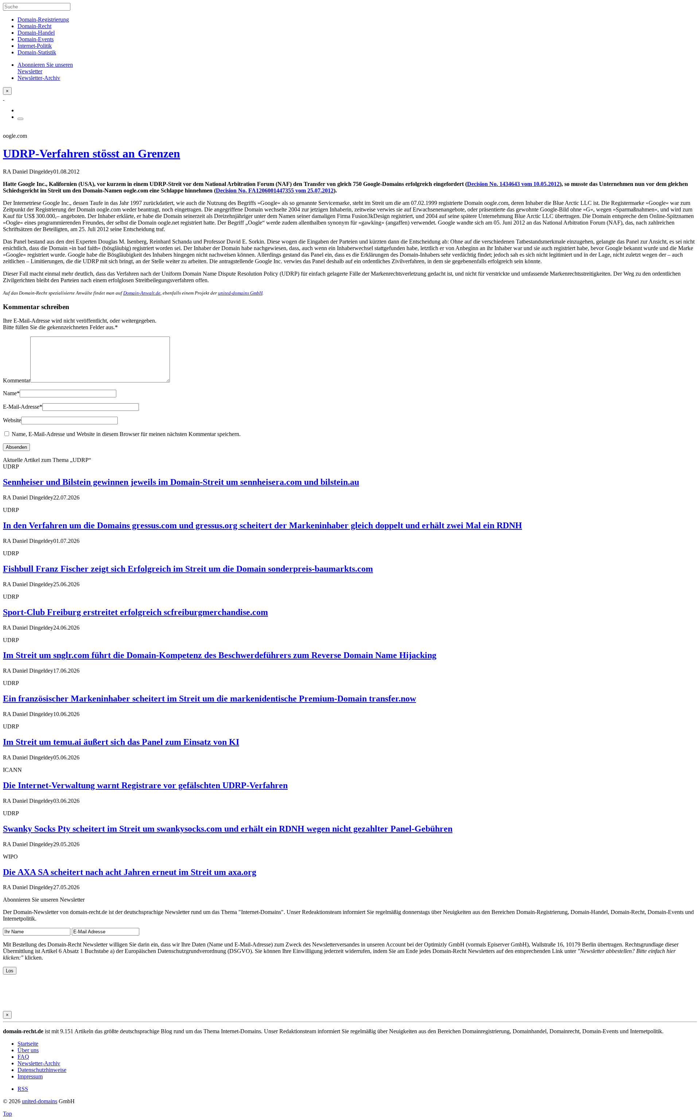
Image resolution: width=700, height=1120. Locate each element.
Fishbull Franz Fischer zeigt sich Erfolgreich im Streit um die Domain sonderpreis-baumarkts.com (188, 568)
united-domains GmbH (240, 293)
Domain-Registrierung (43, 19)
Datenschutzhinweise (42, 1070)
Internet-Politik (35, 46)
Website (12, 420)
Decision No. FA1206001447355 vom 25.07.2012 (275, 190)
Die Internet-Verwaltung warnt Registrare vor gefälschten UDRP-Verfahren (145, 785)
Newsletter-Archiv (39, 1063)
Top (7, 1114)
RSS (23, 1089)
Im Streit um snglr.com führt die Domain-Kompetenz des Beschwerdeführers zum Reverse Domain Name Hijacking (219, 655)
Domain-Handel (36, 33)
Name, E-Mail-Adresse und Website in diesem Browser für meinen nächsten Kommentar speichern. (126, 434)
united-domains (39, 1101)
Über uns (28, 1050)
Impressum (30, 1076)
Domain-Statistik (37, 52)
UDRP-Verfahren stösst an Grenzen (91, 153)
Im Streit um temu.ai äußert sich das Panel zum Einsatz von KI (121, 742)
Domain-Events (36, 39)
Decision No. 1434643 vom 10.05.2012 (513, 184)
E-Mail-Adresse (22, 407)
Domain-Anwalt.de (141, 293)
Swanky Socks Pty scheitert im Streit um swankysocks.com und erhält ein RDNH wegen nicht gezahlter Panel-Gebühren (227, 828)
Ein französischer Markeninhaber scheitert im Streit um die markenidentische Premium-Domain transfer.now (209, 698)
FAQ (23, 1057)
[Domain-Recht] (3, 98)
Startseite (28, 1044)
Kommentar (16, 380)
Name (11, 393)
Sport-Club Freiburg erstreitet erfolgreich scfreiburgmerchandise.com (135, 612)
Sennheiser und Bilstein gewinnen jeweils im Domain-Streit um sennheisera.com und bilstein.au (181, 482)
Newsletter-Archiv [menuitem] (39, 78)
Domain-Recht (34, 26)
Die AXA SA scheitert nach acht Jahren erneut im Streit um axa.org (129, 872)
